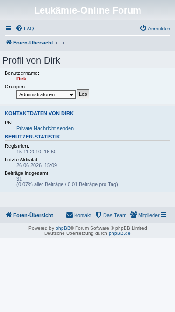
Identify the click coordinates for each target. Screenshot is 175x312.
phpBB (63, 228)
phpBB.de (120, 233)
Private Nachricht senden (45, 128)
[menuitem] (24, 28)
